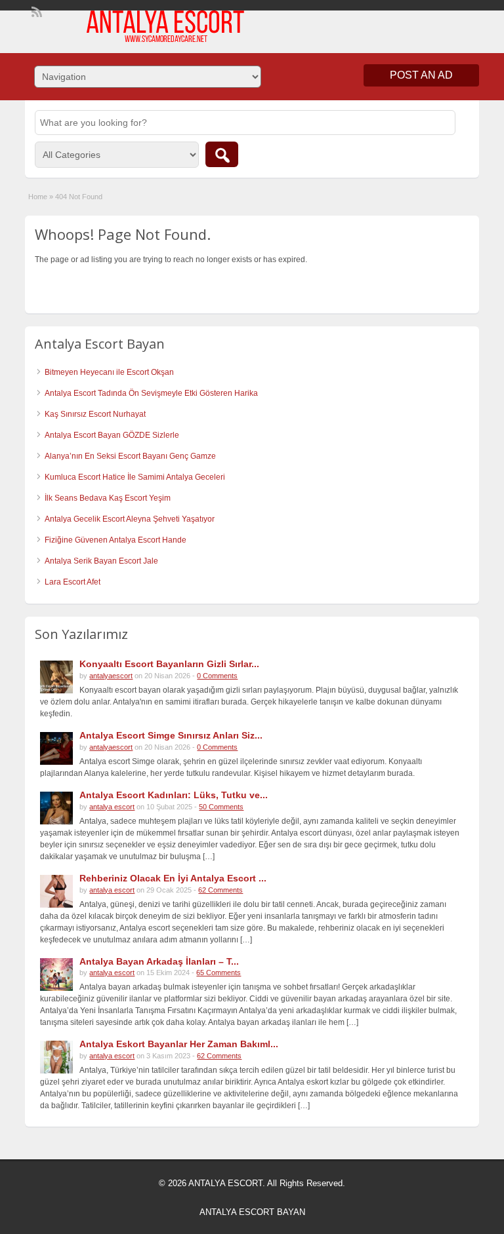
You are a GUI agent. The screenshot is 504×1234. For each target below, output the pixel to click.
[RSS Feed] (35, 10)
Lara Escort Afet (72, 582)
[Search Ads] (221, 154)
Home (37, 197)
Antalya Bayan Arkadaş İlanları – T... (159, 961)
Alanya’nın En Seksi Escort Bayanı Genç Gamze (130, 456)
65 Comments (218, 972)
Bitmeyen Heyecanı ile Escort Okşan (109, 372)
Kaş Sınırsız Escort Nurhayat (95, 414)
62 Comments (220, 890)
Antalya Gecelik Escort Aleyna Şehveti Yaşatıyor (130, 519)
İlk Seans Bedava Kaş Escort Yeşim (108, 498)
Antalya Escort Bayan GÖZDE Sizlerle (112, 435)
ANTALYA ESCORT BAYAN (252, 1212)
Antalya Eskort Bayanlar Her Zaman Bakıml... (178, 1044)
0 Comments (217, 676)
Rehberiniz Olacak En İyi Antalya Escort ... (172, 878)
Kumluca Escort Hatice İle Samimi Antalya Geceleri (135, 477)
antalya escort (112, 807)
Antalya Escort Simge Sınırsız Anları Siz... (170, 735)
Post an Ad (421, 75)
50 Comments (221, 807)
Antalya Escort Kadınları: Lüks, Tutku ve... (173, 795)
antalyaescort (111, 676)
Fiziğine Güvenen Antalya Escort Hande (115, 540)
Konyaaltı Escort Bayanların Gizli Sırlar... (169, 664)
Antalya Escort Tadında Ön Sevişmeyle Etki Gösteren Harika (151, 393)
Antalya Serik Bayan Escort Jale (101, 561)
